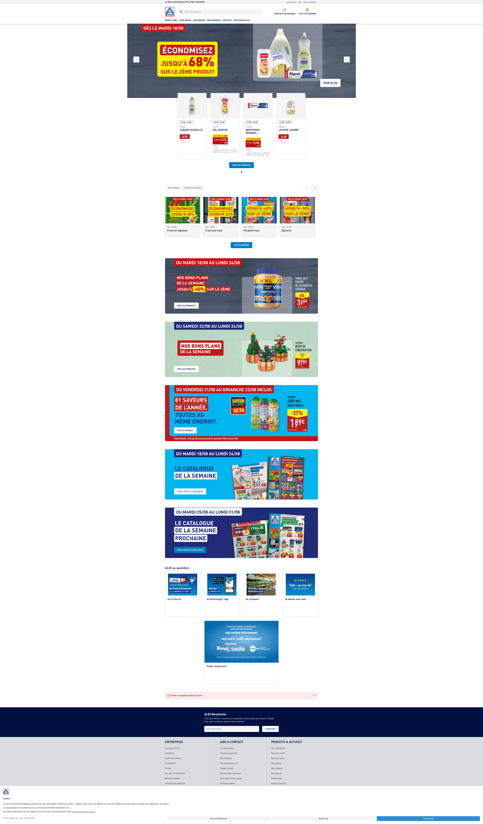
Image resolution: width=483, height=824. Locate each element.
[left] (307, 188)
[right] (315, 188)
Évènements (276, 778)
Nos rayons (276, 763)
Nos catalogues (278, 748)
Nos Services (226, 758)
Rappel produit (226, 768)
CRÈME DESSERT (258, 121)
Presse (168, 768)
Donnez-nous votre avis (230, 773)
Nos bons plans (278, 758)
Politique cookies (227, 783)
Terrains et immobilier (175, 773)
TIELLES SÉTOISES (225, 121)
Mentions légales (172, 778)
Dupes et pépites (278, 783)
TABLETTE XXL (291, 121)
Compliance (170, 763)
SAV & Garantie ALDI (229, 763)
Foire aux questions (228, 753)
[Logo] (170, 12)
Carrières (169, 753)
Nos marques (277, 768)
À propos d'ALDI (172, 748)
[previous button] (136, 59)
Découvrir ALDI (278, 753)
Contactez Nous (227, 748)
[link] (192, 121)
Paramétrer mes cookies (231, 778)
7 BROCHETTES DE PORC (192, 121)
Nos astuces (276, 773)
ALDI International (173, 758)
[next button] (347, 59)
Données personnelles (175, 783)
